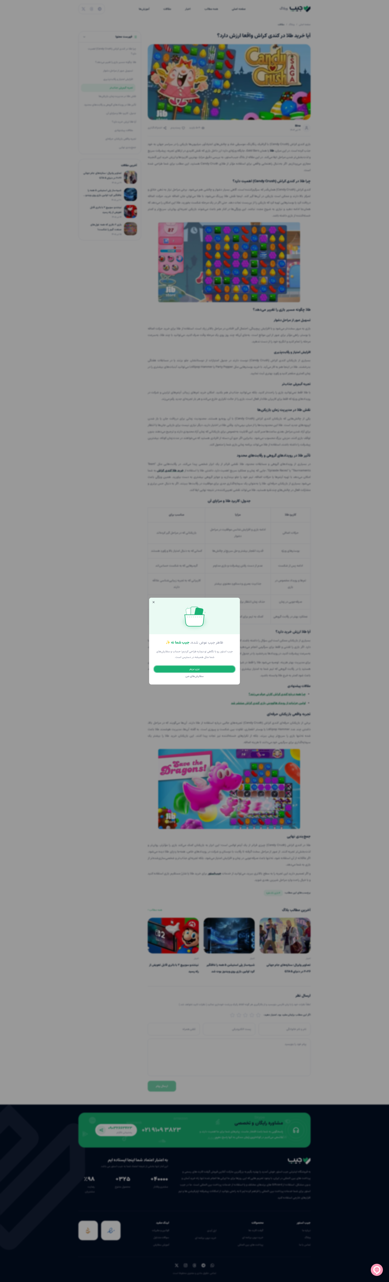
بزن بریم (194, 669)
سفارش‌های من (194, 676)
